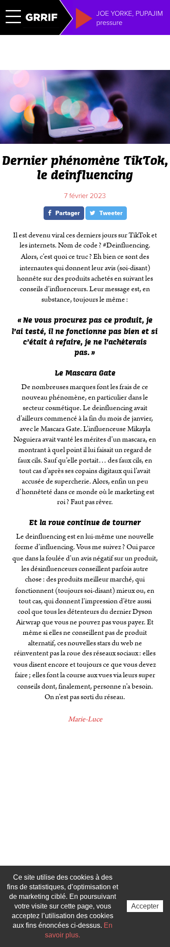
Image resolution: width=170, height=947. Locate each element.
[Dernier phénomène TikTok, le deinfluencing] (85, 140)
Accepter (145, 906)
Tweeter (110, 213)
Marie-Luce (85, 719)
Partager (67, 213)
